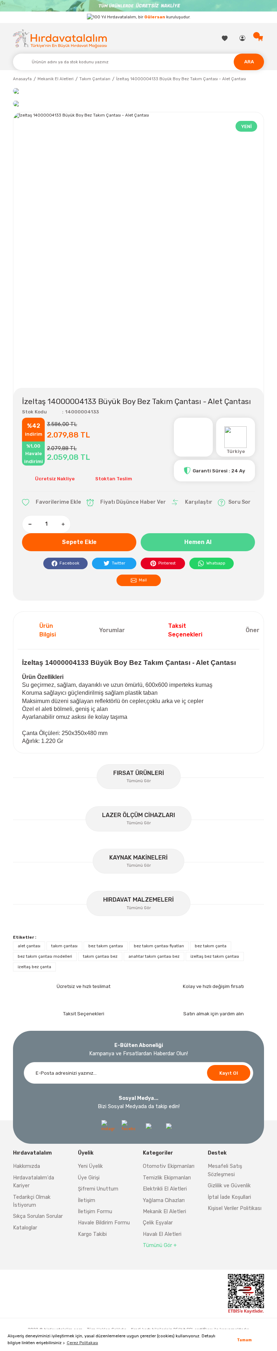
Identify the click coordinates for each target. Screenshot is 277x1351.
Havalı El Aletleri (162, 1234)
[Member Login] (242, 38)
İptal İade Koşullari (229, 1197)
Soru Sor (239, 502)
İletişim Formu (95, 1212)
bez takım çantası (105, 945)
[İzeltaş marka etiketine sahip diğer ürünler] (193, 437)
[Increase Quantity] (62, 524)
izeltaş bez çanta (34, 966)
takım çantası (64, 945)
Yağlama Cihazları (164, 1200)
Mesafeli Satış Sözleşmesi (225, 1170)
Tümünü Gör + (160, 1245)
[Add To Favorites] (51, 502)
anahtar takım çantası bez (154, 956)
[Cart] (260, 38)
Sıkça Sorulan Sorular (38, 1216)
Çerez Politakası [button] (82, 1342)
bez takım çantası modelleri (45, 956)
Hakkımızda (26, 1166)
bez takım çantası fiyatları (159, 945)
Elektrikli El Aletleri (165, 1189)
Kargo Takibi (92, 1234)
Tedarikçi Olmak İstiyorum (31, 1201)
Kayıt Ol (228, 1073)
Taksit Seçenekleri (185, 630)
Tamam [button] (244, 1340)
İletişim (86, 1200)
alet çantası (29, 945)
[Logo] (60, 38)
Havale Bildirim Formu (104, 1223)
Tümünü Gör (139, 780)
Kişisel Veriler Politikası (234, 1208)
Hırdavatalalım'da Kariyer (33, 1182)
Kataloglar (25, 1228)
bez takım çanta (211, 945)
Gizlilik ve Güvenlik (229, 1186)
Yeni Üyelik (90, 1166)
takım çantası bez (100, 956)
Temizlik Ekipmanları (167, 1178)
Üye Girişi (89, 1178)
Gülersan (154, 16)
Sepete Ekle (79, 542)
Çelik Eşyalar (158, 1223)
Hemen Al (197, 542)
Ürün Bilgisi (47, 630)
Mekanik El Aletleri (164, 1212)
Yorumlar (112, 630)
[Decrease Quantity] (30, 524)
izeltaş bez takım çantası (214, 956)
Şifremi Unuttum (98, 1189)
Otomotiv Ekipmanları (168, 1166)
